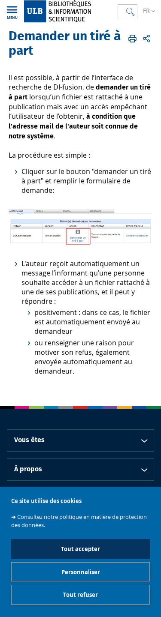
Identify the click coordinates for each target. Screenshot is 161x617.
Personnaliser (80, 572)
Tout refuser (80, 595)
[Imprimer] (132, 38)
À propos (28, 469)
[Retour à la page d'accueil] (70, 11)
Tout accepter (80, 549)
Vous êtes (29, 440)
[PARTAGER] (146, 38)
